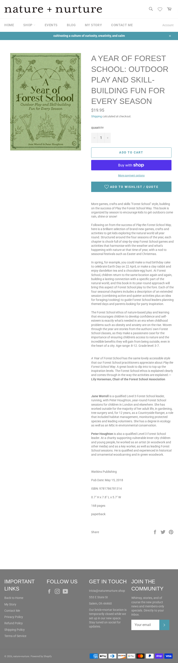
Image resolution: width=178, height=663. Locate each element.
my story (93, 25)
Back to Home (13, 598)
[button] (131, 187)
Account (168, 25)
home (9, 25)
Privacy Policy (13, 617)
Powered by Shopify (41, 656)
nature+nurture (21, 656)
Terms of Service (15, 636)
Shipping (96, 116)
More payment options (131, 175)
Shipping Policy (14, 629)
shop (28, 25)
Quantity (97, 127)
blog (71, 25)
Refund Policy (13, 623)
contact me (122, 25)
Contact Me (12, 610)
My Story (10, 604)
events (51, 25)
